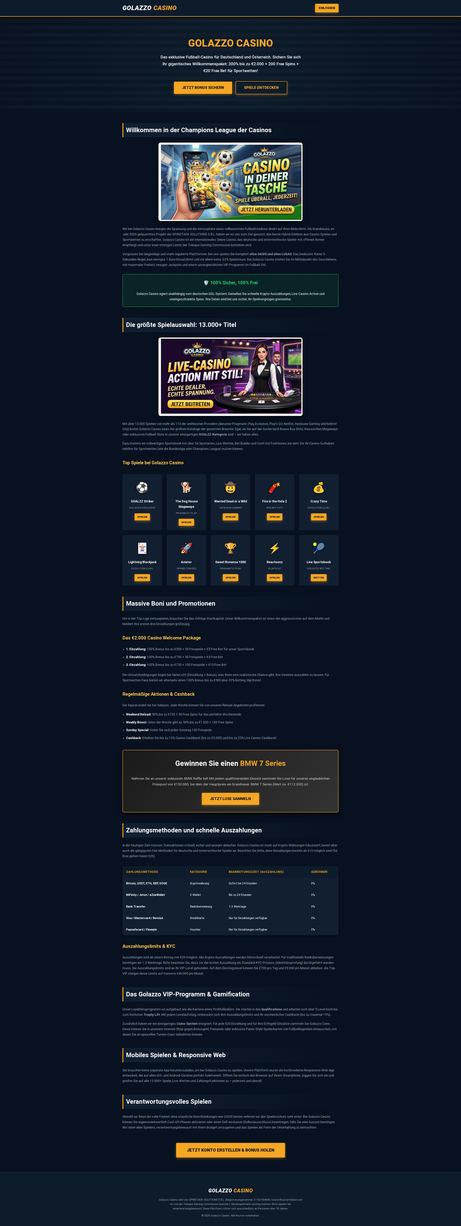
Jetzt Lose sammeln (230, 799)
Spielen (142, 516)
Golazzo (149, 8)
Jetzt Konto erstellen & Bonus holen (230, 1150)
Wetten (319, 577)
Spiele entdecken (261, 87)
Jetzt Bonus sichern (203, 87)
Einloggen (327, 8)
